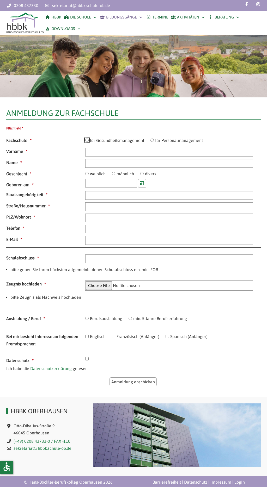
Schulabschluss (20, 257)
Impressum (220, 482)
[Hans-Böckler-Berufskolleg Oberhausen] (25, 23)
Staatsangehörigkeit (24, 194)
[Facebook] (246, 4)
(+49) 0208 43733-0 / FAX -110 (42, 441)
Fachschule (16, 140)
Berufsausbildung (106, 318)
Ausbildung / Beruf (23, 318)
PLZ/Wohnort (18, 217)
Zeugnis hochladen (24, 284)
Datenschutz (17, 360)
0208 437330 (26, 5)
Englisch (98, 336)
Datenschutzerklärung (51, 368)
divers (150, 173)
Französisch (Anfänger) (138, 336)
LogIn (239, 482)
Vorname (14, 151)
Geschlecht (16, 173)
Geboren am (17, 184)
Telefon (13, 228)
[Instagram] (258, 4)
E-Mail (12, 239)
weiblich (98, 173)
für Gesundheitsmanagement (117, 140)
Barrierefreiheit (167, 482)
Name (12, 162)
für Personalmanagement (179, 140)
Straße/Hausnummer (26, 205)
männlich (125, 173)
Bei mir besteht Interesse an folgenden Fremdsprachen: (42, 340)
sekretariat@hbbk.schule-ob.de (81, 5)
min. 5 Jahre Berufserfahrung (160, 318)
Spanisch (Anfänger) (189, 336)
